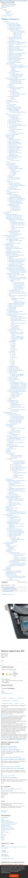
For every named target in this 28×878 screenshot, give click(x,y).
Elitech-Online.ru (4, 716)
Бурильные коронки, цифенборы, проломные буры (16, 330)
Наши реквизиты (4, 810)
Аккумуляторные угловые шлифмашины (17, 53)
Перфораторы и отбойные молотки (13, 108)
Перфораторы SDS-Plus (14, 110)
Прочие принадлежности (19, 287)
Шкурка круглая (14, 403)
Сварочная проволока (18, 289)
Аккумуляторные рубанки (14, 47)
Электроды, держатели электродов (18, 278)
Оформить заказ (9, 13)
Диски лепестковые (15, 328)
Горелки (13, 297)
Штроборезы (9, 211)
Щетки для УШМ (14, 411)
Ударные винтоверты (15, 71)
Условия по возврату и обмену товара (9, 822)
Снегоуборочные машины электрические (17, 513)
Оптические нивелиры (16, 88)
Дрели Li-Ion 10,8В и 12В (19, 32)
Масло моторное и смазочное (12, 247)
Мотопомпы (8, 451)
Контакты (3, 836)
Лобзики (8, 103)
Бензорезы (8, 544)
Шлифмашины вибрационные (15, 197)
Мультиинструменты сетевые (15, 106)
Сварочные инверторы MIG (15, 517)
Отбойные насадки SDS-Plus (17, 375)
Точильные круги (12, 397)
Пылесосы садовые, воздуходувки (13, 496)
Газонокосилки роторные (11, 413)
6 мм (12, 358)
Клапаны (16, 471)
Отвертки (11, 176)
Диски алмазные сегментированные (19, 318)
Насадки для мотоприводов (15, 432)
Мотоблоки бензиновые (11, 449)
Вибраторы (11, 547)
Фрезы (10, 399)
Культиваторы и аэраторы (11, 435)
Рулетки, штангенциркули (16, 83)
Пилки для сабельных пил (14, 379)
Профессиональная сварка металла (14, 529)
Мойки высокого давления (11, 445)
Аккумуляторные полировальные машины (18, 46)
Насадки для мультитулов (14, 369)
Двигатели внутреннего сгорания (16, 311)
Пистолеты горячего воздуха (12, 134)
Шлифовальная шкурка (14, 401)
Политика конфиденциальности (8, 829)
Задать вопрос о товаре (7, 703)
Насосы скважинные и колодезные (18, 467)
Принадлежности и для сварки (12, 273)
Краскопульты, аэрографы (14, 142)
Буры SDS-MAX (12, 341)
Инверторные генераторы (19, 559)
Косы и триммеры (10, 425)
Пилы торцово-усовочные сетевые (18, 125)
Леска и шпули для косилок (14, 481)
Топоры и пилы (12, 505)
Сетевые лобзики (12, 104)
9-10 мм (13, 361)
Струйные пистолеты (13, 151)
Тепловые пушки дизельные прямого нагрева (16, 576)
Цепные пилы (12, 130)
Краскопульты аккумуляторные (15, 55)
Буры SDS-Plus (12, 352)
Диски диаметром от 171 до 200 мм (19, 384)
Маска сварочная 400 (7, 591)
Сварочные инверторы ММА (15, 519)
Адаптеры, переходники (16, 262)
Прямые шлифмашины (14, 194)
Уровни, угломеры (13, 91)
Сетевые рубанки (12, 163)
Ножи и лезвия (12, 175)
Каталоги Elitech (4, 817)
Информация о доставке (6, 826)
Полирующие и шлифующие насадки (17, 390)
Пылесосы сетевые (15, 160)
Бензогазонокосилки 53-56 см (17, 418)
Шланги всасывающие (19, 477)
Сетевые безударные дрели (17, 74)
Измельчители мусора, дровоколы (16, 442)
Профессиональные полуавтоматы (16, 532)
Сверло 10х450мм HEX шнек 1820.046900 (12, 768)
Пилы (7, 113)
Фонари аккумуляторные (14, 61)
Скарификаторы (9, 509)
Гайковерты (13, 70)
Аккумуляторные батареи (14, 24)
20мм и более (14, 357)
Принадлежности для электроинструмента (15, 255)
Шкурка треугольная (15, 405)
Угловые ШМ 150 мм (15, 209)
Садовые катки (9, 506)
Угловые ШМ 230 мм (15, 210)
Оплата (22, 703)
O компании (3, 812)
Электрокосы (11, 433)
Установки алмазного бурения (15, 189)
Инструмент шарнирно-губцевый (16, 168)
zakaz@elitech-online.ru (10, 6)
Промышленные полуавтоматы (15, 530)
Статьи (2, 838)
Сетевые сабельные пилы (17, 129)
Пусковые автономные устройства (13, 243)
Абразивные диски (13, 315)
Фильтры (16, 476)
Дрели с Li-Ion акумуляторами (17, 30)
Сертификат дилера (6, 700)
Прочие (13, 365)
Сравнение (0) (4, 7)
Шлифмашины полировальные (15, 203)
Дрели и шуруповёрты (13, 141)
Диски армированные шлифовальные (16, 326)
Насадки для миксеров (13, 367)
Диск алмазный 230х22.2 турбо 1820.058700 (13, 759)
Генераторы (8, 551)
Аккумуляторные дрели (14, 29)
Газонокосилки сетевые (16, 422)
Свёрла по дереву (15, 392)
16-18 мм (13, 356)
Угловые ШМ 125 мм (15, 207)
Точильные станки (13, 188)
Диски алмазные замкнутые (17, 316)
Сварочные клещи (15, 538)
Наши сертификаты (5, 832)
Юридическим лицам (5, 825)
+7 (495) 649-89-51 (11, 3)
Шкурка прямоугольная (16, 404)
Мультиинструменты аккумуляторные (17, 58)
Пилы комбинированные (14, 120)
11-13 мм (13, 353)
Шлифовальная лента (13, 400)
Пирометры (13, 89)
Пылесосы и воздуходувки (11, 158)
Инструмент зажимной (13, 165)
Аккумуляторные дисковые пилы (16, 28)
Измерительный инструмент (12, 78)
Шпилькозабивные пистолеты (15, 156)
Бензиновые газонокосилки (14, 415)
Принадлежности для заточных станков (17, 259)
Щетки (10, 408)
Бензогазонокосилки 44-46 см (17, 416)
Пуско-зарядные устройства (12, 239)
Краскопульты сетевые (13, 101)
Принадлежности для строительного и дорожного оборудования (14, 253)
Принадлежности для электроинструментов (15, 268)
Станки (7, 180)
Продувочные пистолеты (14, 148)
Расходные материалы (16, 234)
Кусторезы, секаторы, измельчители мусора (15, 439)
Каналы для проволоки (19, 283)
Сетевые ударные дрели (16, 76)
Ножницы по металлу (16, 171)
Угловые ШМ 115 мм (15, 206)
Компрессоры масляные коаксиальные (14, 215)
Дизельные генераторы (14, 561)
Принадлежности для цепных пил (16, 489)
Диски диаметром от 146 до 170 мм (19, 383)
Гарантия (3, 830)
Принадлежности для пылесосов (13, 251)
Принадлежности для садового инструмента (15, 480)
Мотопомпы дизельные (16, 456)
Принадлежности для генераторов (16, 565)
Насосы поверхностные (16, 464)
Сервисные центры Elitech (6, 821)
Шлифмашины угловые (14, 205)
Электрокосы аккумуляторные (15, 62)
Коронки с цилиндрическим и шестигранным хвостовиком (17, 337)
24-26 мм (13, 346)
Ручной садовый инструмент (12, 497)
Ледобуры (11, 257)
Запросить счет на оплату (7, 685)
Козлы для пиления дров (11, 424)
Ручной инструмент (10, 164)
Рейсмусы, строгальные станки (15, 184)
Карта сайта (3, 834)
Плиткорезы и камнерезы (14, 183)
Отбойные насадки (13, 373)
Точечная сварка (12, 536)
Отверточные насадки (13, 376)
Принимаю (14, 875)
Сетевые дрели (12, 72)
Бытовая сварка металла (11, 515)
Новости (2, 839)
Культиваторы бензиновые (14, 438)
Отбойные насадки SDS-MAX (17, 374)
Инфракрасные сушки (11, 573)
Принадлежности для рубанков (15, 265)
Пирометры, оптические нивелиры (16, 87)
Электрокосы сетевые (16, 434)
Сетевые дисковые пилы (16, 118)
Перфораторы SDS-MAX (14, 109)
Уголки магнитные (12, 307)
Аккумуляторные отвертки (14, 41)
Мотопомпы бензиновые (16, 455)
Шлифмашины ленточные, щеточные (17, 200)
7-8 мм (12, 359)
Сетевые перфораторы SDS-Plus (18, 112)
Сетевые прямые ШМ (16, 196)
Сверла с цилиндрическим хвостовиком (17, 391)
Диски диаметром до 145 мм (17, 382)
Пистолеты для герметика (14, 177)
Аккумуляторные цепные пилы (15, 54)
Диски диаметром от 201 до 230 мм (19, 386)
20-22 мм (13, 345)
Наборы (13, 363)
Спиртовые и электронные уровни (18, 93)
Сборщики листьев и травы (12, 508)
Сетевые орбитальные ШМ (17, 202)
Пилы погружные (15, 117)
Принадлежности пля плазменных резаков (18, 295)
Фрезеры (8, 190)
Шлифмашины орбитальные (15, 201)
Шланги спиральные (15, 230)
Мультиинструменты (10, 105)
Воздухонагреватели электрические (13, 572)
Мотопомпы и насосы (10, 453)
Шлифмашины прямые (14, 155)
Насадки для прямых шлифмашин (16, 370)
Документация (21, 698)
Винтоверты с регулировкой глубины (19, 66)
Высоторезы (11, 441)
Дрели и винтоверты (10, 63)
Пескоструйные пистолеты (14, 146)
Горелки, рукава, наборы (19, 282)
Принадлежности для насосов (17, 470)
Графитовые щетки (10, 245)
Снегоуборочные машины (11, 510)
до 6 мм (13, 362)
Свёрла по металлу (15, 395)
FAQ (2, 833)
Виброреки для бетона (11, 550)
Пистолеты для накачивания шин (16, 147)
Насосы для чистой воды (19, 463)
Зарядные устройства (10, 236)
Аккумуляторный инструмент (12, 23)
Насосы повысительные (16, 466)
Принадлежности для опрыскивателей (17, 488)
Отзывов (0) (15, 700)
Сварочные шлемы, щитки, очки (15, 306)
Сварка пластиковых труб (11, 542)
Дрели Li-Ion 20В (17, 36)
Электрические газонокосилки (15, 421)
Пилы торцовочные (13, 126)
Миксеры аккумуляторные (14, 57)
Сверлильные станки (13, 186)
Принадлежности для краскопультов (16, 260)
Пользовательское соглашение (7, 828)
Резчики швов (9, 567)
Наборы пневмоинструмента (15, 143)
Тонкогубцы (13, 173)
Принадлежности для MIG (14, 279)
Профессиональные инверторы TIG (16, 531)
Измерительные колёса (16, 80)
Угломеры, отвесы (15, 95)
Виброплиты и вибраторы (11, 546)
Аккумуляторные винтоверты (15, 25)
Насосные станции (13, 458)
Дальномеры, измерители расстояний (17, 79)
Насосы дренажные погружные (18, 460)
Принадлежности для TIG (14, 290)
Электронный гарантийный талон (8, 824)
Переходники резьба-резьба (17, 222)
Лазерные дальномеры (16, 82)
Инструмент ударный (13, 167)
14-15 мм (13, 342)
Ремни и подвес (12, 493)
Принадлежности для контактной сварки (17, 277)
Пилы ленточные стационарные (15, 121)
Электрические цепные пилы (17, 133)
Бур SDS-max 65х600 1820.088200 (10, 750)
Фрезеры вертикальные (14, 192)
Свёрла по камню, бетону (16, 394)
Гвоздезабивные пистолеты (15, 139)
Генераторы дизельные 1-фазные (18, 563)
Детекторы (11, 84)
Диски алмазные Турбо (16, 319)
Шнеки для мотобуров (13, 494)
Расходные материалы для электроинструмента (16, 314)
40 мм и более (14, 349)
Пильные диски (12, 380)
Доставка (16, 703)
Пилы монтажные (12, 122)
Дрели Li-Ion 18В (17, 34)
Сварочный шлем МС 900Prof (9, 778)
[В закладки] (2, 692)
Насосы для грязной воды (19, 462)
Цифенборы (14, 340)
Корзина (8, 12)
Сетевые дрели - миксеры (17, 75)
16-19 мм (13, 344)
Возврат (2, 837)
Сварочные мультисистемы (14, 521)
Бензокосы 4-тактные (15, 430)
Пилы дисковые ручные (14, 116)
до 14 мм (13, 350)
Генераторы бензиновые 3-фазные (18, 560)
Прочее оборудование (11, 310)
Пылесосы (11, 159)
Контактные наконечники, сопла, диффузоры (19, 285)
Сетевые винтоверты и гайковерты (16, 65)
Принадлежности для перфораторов (16, 261)
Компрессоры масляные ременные (13, 217)
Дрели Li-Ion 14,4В (18, 33)
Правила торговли (5, 820)
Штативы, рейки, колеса (14, 96)
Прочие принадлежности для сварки (16, 303)
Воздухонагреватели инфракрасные (14, 570)
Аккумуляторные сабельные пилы (16, 49)
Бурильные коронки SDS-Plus (17, 332)
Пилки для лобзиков (13, 378)
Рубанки (8, 162)
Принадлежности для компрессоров (14, 218)
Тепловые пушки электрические (13, 580)
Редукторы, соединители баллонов (16, 304)
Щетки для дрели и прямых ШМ (18, 409)
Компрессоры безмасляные (12, 214)
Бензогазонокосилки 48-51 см (17, 417)
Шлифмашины (9, 193)
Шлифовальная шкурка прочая (18, 407)
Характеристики (12, 698)
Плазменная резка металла (12, 522)
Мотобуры (8, 450)
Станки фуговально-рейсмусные (18, 185)
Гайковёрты (11, 138)
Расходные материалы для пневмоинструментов (14, 232)
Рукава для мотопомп (18, 475)
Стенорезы (8, 568)
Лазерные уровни (15, 92)
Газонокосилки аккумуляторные (15, 420)
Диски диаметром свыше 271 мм (18, 388)
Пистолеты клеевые (10, 135)
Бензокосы (11, 426)
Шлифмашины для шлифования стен (17, 198)
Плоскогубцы (14, 172)
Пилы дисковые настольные (15, 114)
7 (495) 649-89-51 (5, 738)
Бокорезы (13, 169)
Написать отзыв (8, 693)
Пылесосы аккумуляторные (15, 59)
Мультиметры (12, 86)
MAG (12, 281)
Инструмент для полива (14, 502)
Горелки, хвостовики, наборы (17, 291)
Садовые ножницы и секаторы (15, 504)
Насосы (10, 459)
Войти (11, 15)
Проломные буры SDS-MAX (17, 338)
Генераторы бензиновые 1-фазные (18, 553)
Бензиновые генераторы (14, 552)
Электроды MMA (12, 308)
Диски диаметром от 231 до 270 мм (19, 387)
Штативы (13, 99)
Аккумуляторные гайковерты (15, 27)
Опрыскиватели (9, 479)
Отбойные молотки (13, 144)
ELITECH (6, 653)
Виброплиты (11, 548)
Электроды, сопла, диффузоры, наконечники (19, 301)
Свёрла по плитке (15, 396)
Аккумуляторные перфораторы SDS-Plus (17, 42)
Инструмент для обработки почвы (16, 498)
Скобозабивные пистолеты (14, 150)
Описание (4, 698)
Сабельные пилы (12, 127)
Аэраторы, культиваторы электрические (17, 437)
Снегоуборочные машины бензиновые (17, 511)
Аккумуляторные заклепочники (15, 37)
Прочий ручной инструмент (14, 179)
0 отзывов (3, 693)
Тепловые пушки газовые (11, 574)
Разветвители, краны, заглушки (18, 223)
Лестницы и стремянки (13, 312)
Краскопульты (9, 100)
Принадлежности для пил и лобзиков (17, 264)
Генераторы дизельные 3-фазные (18, 564)
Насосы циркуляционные (16, 468)
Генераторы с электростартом (20, 557)
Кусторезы (11, 443)
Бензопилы (13, 131)
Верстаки (11, 181)
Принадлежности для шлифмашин (16, 266)
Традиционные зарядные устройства (17, 238)
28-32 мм (13, 348)
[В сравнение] (4, 692)
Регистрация (9, 11)
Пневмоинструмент (10, 137)
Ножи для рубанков (13, 371)
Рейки (12, 97)
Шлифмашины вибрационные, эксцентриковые (15, 153)
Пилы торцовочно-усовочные (15, 124)
